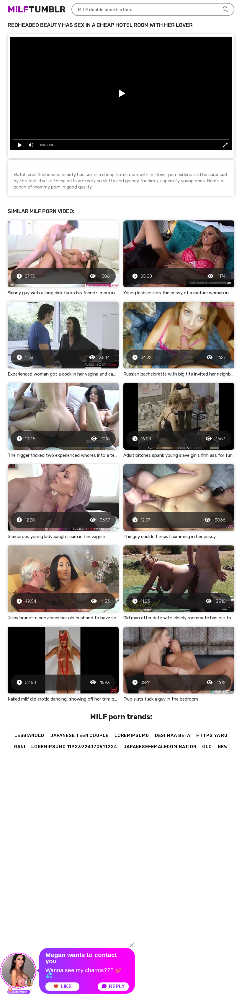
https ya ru (212, 735)
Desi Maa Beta (173, 735)
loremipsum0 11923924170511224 (74, 746)
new (223, 746)
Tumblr (37, 9)
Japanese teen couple (79, 735)
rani (19, 746)
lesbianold (29, 735)
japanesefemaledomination (160, 746)
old (207, 746)
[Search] (225, 9)
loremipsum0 (132, 735)
